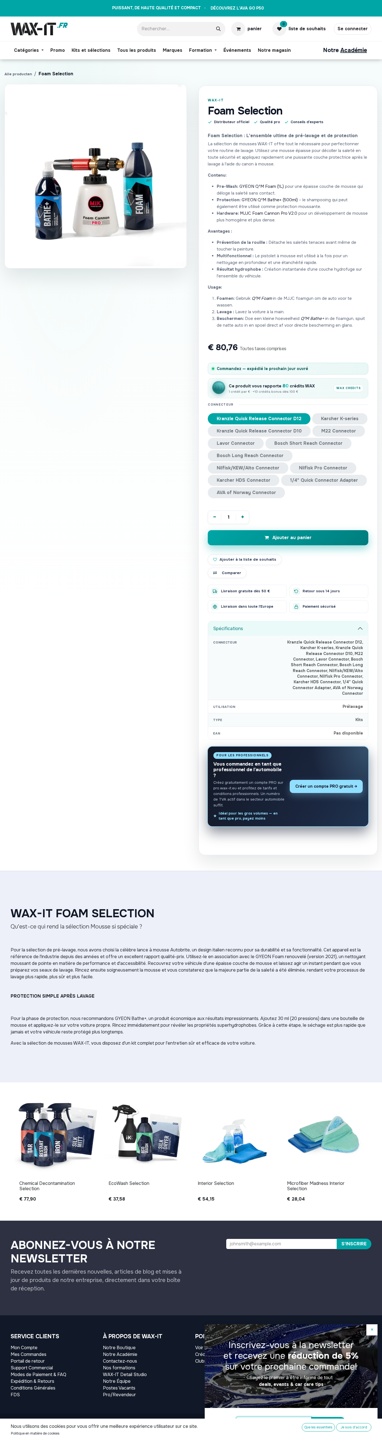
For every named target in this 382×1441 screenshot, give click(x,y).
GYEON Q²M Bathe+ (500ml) (270, 200)
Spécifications (228, 628)
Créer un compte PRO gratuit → (326, 786)
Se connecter (353, 29)
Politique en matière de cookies (35, 1433)
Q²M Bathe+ (312, 318)
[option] (191, 1149)
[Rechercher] (218, 29)
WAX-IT (216, 100)
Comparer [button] (231, 572)
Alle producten (18, 74)
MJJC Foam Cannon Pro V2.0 (268, 213)
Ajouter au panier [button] (291, 538)
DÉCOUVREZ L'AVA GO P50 (237, 8)
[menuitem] (29, 50)
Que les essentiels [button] (318, 1427)
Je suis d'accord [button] (354, 1427)
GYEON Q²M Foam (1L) (261, 186)
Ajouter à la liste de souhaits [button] (248, 559)
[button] (354, 1244)
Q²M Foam (262, 298)
